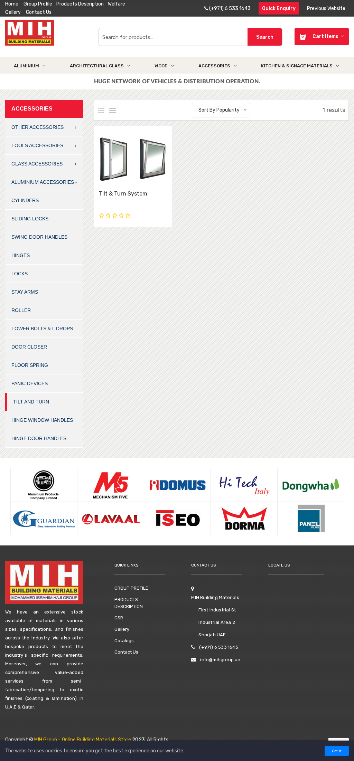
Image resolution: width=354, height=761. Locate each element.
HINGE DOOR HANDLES (38, 438)
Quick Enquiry (279, 8)
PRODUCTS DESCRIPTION (128, 603)
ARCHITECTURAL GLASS (97, 65)
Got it (337, 750)
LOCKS (19, 273)
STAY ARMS (24, 292)
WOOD (161, 65)
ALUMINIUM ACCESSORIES (42, 182)
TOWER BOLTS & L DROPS (42, 328)
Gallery (13, 12)
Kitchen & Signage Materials (297, 65)
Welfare (116, 4)
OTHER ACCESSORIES (37, 127)
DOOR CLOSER (29, 347)
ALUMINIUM (26, 65)
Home (11, 4)
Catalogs (124, 640)
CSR (118, 617)
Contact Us (39, 12)
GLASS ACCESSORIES (37, 164)
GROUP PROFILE (131, 588)
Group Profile (38, 4)
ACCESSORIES (214, 65)
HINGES (20, 255)
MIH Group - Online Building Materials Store (82, 740)
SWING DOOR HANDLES (39, 237)
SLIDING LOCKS (29, 218)
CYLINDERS (25, 200)
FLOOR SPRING (29, 365)
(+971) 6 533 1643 (229, 8)
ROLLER (21, 310)
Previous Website (326, 8)
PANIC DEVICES (29, 383)
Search (264, 37)
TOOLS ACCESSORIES (37, 145)
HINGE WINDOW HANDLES (42, 420)
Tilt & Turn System (123, 193)
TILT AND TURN (31, 402)
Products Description (80, 4)
